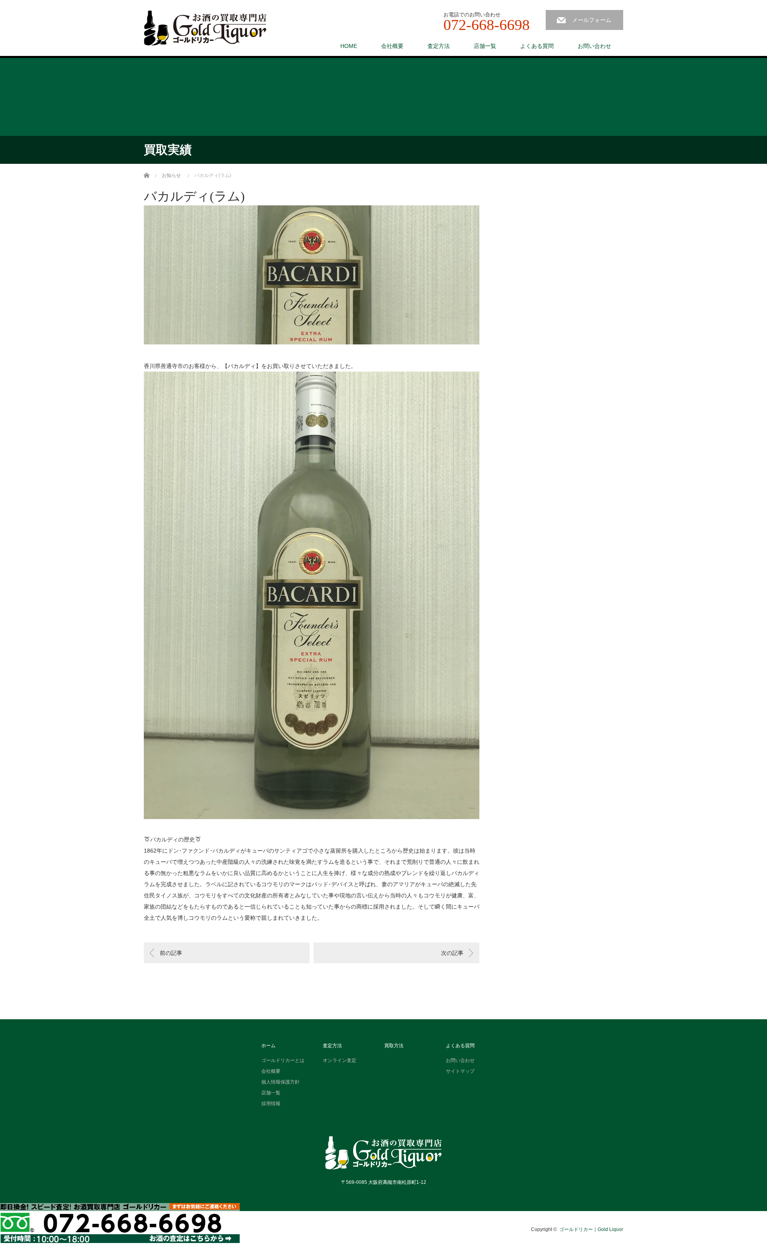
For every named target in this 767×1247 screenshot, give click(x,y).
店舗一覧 (485, 46)
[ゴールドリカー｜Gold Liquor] (205, 28)
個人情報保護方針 (280, 1082)
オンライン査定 (339, 1060)
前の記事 (171, 953)
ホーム (268, 1045)
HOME (348, 46)
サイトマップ (460, 1071)
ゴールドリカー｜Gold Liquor (591, 1229)
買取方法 (393, 1045)
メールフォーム (591, 20)
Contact (120, 1223)
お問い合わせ (594, 46)
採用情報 (270, 1103)
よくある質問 (537, 46)
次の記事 (452, 953)
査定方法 (438, 46)
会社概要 (392, 46)
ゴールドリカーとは (282, 1060)
